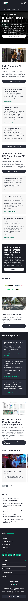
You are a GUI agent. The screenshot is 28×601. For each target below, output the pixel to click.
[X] (6, 555)
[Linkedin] (3, 555)
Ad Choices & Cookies (19, 591)
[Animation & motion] (14, 584)
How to (5, 538)
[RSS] (19, 555)
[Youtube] (17, 555)
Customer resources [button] (7, 572)
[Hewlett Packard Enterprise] (5, 3)
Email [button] (5, 544)
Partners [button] (4, 576)
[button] (22, 3)
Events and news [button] (6, 568)
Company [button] (4, 560)
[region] (14, 468)
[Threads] (11, 555)
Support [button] (4, 564)
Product (6, 541)
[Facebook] (14, 555)
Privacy (3, 591)
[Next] (6, 486)
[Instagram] (9, 555)
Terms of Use (10, 591)
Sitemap (14, 592)
